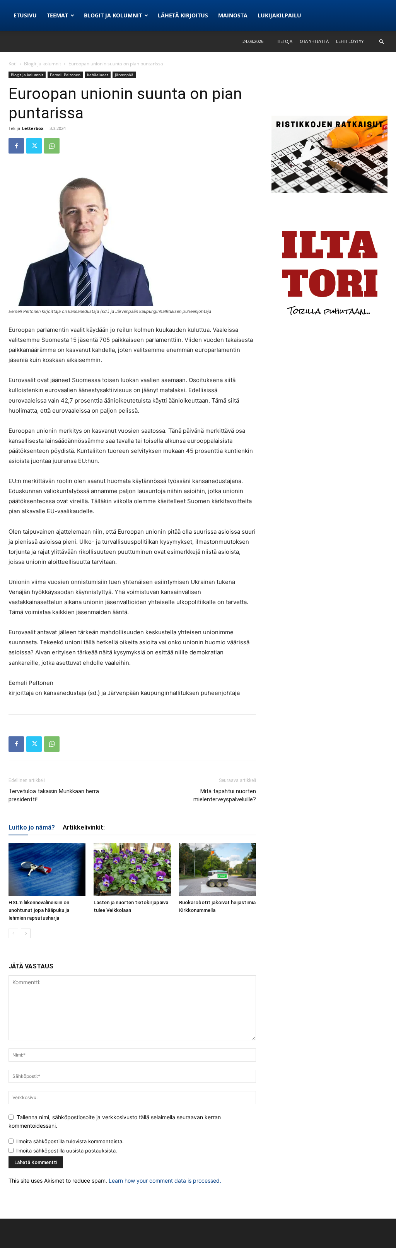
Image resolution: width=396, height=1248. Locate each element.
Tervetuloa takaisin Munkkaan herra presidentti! (54, 795)
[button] (381, 41)
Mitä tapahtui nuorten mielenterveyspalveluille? (224, 795)
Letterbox (32, 128)
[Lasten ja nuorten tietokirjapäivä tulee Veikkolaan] (132, 869)
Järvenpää (124, 74)
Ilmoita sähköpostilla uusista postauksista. (66, 1150)
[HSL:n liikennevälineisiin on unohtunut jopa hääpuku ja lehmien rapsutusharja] (47, 869)
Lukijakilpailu (279, 15)
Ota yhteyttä (314, 41)
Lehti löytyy (350, 41)
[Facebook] (16, 146)
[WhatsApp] (52, 146)
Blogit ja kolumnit (113, 15)
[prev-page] (13, 933)
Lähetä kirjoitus (183, 15)
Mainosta (233, 15)
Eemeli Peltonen (65, 74)
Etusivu (25, 15)
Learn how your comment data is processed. (165, 1180)
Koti (13, 63)
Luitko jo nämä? (32, 827)
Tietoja (284, 41)
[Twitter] (34, 146)
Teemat (57, 15)
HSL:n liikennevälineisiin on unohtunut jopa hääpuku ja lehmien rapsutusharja (39, 910)
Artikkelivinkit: (84, 827)
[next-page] (26, 933)
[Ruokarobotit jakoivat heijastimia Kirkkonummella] (217, 869)
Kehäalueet (97, 74)
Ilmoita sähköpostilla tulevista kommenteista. (70, 1141)
